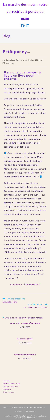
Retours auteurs (8, 392)
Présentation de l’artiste (11, 383)
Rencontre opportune (25, 354)
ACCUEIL (6, 381)
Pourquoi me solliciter (10, 386)
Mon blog (10, 63)
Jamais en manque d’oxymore (25, 323)
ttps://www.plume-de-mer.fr (25, 284)
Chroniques (7, 389)
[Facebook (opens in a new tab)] (22, 25)
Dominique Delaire (14, 60)
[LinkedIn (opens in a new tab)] (27, 25)
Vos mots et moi (25, 338)
